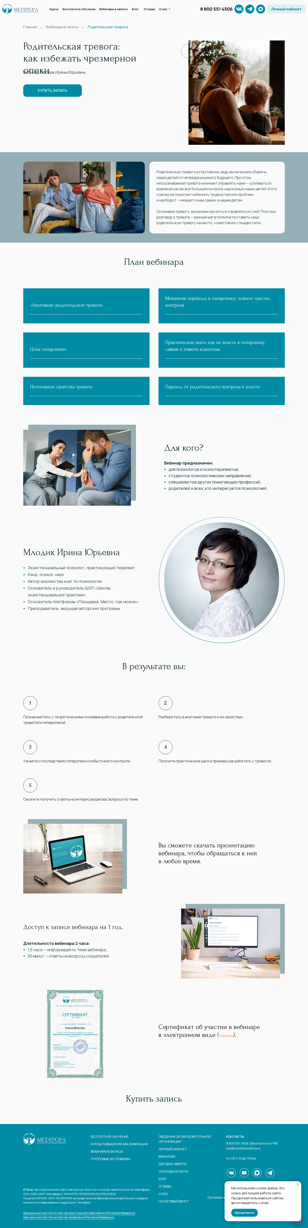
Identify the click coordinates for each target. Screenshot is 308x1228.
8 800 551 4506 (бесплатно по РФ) (252, 1143)
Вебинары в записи (62, 27)
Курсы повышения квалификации (119, 1144)
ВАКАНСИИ (167, 1156)
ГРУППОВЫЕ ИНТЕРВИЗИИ (110, 1159)
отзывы (165, 1186)
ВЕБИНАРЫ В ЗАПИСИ (107, 1151)
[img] (249, 9)
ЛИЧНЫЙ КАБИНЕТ (173, 1149)
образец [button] (226, 1036)
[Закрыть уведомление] (298, 1184)
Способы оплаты (173, 1171)
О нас (163, 1194)
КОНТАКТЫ (235, 1136)
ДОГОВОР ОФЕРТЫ (172, 1164)
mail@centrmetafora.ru (243, 1148)
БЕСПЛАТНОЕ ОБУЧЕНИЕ (110, 1136)
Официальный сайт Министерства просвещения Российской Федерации (68, 1217)
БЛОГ (162, 1179)
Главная (30, 27)
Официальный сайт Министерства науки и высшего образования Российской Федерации (79, 1213)
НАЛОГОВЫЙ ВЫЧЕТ (174, 1201)
